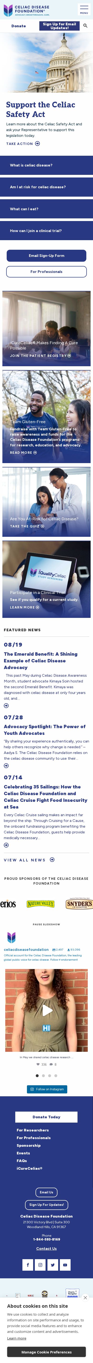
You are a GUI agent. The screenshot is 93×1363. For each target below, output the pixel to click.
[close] (85, 1298)
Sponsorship (29, 1145)
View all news (26, 860)
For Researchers (33, 1130)
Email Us (46, 1192)
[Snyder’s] (65, 903)
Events (23, 1153)
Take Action (20, 144)
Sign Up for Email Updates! (59, 26)
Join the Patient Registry (38, 356)
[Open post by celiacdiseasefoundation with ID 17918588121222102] (46, 1010)
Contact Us (46, 1248)
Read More (21, 453)
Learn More (23, 607)
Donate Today (46, 1117)
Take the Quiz (25, 526)
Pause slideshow (46, 924)
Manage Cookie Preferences (46, 1352)
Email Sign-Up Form (46, 255)
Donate (18, 26)
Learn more (16, 1338)
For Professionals (46, 271)
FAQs (22, 1160)
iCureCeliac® (29, 1168)
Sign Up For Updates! (46, 1205)
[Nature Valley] (26, 903)
